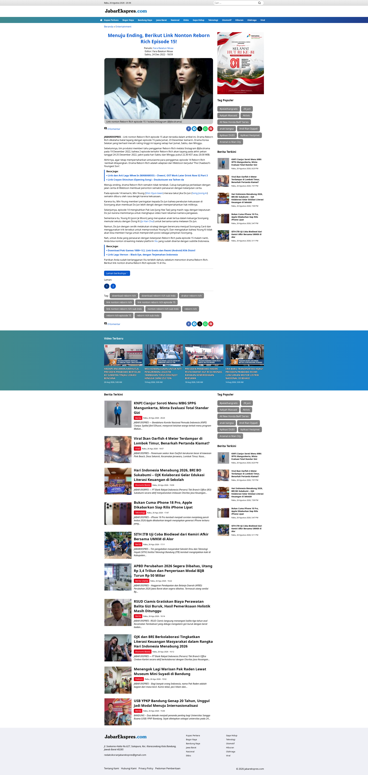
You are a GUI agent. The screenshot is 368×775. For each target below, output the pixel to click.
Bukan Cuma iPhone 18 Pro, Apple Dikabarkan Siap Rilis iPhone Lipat (244, 217)
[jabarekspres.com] (125, 11)
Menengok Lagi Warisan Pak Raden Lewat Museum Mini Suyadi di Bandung (170, 671)
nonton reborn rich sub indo (163, 308)
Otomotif (226, 20)
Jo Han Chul (147, 221)
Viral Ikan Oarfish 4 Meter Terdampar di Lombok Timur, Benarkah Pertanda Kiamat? (245, 179)
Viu (156, 241)
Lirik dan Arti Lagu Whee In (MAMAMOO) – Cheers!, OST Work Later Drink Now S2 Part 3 (158, 175)
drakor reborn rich (191, 295)
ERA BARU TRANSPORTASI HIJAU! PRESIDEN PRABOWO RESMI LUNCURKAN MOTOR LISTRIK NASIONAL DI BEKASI (244, 373)
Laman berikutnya (116, 273)
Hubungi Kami (129, 768)
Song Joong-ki (199, 193)
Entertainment (123, 26)
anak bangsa (227, 128)
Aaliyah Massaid (228, 115)
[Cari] (259, 3)
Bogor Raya (128, 20)
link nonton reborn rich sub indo (124, 308)
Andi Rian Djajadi (248, 128)
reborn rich (190, 308)
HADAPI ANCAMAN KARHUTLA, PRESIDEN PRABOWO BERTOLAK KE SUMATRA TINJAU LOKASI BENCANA (122, 373)
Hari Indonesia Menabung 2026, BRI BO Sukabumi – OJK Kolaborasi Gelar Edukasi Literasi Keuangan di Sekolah (247, 198)
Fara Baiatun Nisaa (163, 48)
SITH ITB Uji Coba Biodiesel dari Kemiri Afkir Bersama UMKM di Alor (246, 234)
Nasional (175, 20)
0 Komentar (113, 129)
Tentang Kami (111, 768)
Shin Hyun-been (154, 193)
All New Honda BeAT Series (234, 122)
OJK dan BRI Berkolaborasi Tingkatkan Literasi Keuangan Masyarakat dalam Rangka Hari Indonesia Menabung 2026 (173, 641)
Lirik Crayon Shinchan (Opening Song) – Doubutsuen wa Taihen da (146, 179)
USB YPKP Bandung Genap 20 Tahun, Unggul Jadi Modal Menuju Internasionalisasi (172, 703)
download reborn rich (124, 295)
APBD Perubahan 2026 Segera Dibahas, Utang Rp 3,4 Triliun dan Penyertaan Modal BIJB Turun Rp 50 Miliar (173, 570)
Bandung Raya (145, 20)
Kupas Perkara (111, 20)
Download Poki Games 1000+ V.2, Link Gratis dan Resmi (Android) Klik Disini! (151, 250)
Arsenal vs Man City (230, 141)
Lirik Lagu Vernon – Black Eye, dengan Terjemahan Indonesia (143, 254)
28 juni (247, 108)
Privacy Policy (146, 768)
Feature (139, 679)
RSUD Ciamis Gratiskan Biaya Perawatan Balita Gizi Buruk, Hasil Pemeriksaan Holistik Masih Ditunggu (172, 606)
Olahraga (251, 20)
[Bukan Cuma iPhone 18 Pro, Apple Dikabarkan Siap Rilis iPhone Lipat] (223, 218)
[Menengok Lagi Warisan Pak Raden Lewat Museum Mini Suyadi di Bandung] (118, 680)
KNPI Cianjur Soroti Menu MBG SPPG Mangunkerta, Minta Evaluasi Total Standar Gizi (246, 162)
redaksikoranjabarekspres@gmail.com (125, 754)
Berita (138, 418)
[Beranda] (101, 20)
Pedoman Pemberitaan (167, 768)
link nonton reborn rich (119, 302)
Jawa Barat (161, 20)
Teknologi (213, 20)
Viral (262, 20)
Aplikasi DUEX (227, 135)
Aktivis (246, 115)
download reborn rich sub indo (159, 295)
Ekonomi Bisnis (142, 485)
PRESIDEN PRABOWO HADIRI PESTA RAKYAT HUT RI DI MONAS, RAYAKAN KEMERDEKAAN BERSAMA (204, 373)
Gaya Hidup (198, 20)
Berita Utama (141, 580)
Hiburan (239, 20)
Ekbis (186, 20)
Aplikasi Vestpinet (250, 135)
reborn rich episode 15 (118, 315)
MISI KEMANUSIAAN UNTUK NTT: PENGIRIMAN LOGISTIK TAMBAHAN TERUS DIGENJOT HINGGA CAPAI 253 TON (163, 373)
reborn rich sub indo (148, 315)
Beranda (108, 26)
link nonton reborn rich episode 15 (156, 302)
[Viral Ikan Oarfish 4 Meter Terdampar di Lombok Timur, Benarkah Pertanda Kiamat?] (223, 181)
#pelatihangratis (229, 108)
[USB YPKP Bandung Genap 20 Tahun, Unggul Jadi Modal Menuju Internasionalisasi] (118, 711)
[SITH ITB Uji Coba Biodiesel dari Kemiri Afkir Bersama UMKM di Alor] (223, 236)
